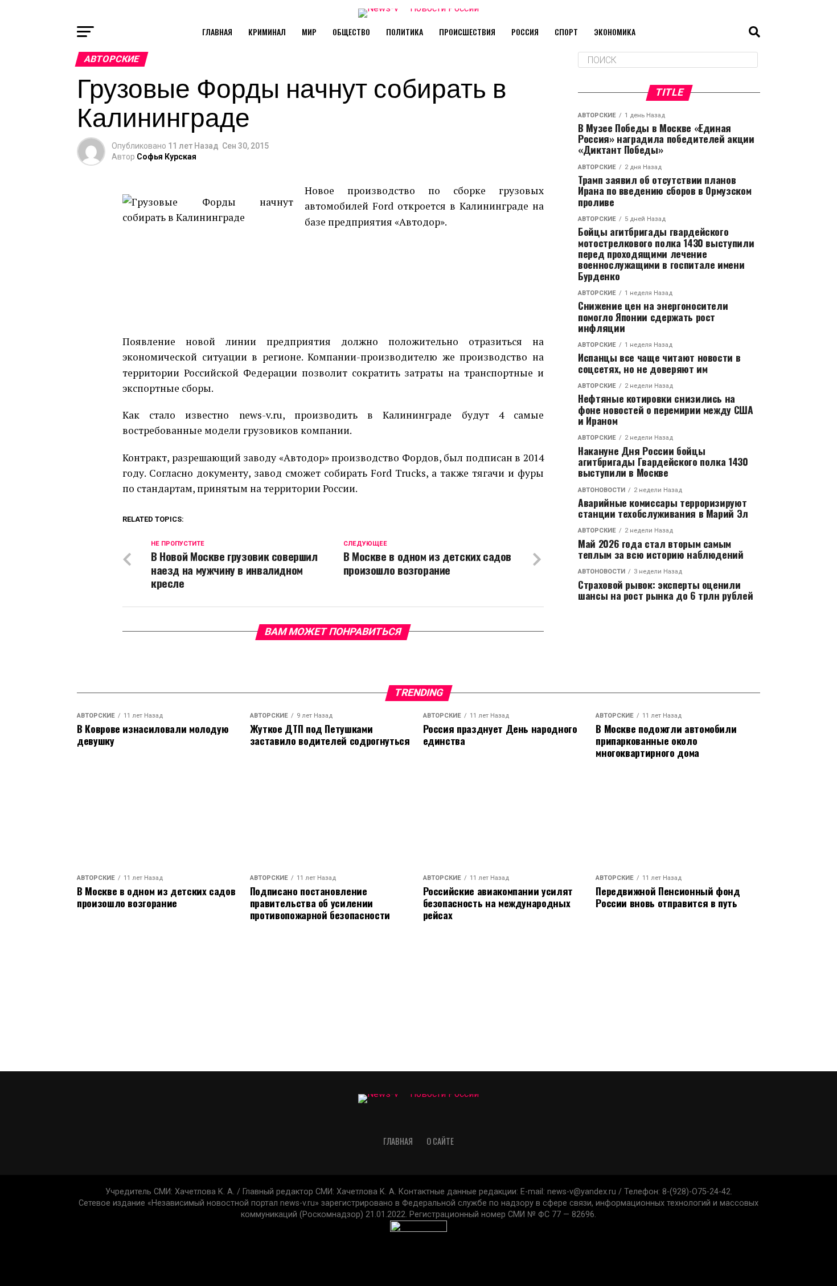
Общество (351, 32)
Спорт (566, 32)
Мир (309, 32)
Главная (217, 32)
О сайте (440, 1141)
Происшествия (467, 32)
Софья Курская (166, 156)
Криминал (267, 32)
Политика (404, 32)
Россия (525, 32)
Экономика (614, 32)
